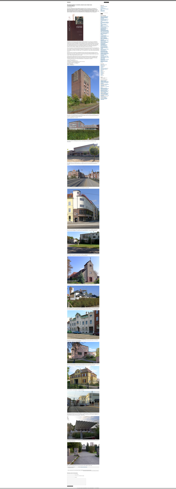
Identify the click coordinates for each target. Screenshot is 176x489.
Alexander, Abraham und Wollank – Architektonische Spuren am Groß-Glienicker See (105, 38)
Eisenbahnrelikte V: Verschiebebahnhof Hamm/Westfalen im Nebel (104, 44)
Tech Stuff (102, 73)
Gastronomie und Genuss (104, 68)
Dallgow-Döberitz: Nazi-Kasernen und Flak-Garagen (104, 45)
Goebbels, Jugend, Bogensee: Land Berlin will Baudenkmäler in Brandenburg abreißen (105, 53)
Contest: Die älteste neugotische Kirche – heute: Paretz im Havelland (105, 34)
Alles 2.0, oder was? (103, 64)
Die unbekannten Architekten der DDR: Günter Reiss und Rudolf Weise (105, 23)
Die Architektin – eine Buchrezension (105, 81)
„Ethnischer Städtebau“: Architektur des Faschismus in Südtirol (104, 25)
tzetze (69, 2)
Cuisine (102, 67)
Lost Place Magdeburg (103, 35)
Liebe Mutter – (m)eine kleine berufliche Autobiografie (105, 85)
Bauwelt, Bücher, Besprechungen (103, 10)
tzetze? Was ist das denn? (104, 6)
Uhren (101, 74)
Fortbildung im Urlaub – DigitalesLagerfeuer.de (104, 81)
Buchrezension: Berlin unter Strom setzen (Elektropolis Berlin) (90, 470)
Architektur (102, 66)
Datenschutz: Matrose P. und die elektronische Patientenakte (105, 42)
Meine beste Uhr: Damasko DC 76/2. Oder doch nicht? (104, 19)
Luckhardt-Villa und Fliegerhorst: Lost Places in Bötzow (105, 36)
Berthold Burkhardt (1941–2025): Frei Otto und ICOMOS (105, 27)
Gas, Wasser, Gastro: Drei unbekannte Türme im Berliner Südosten (104, 48)
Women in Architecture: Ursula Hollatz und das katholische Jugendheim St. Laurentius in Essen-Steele (104, 17)
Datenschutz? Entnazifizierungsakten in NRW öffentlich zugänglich (104, 40)
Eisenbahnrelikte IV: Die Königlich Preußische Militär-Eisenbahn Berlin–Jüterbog (104, 51)
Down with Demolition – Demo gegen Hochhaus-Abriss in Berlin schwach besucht (105, 57)
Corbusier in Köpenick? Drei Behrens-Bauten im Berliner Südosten (104, 61)
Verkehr (102, 75)
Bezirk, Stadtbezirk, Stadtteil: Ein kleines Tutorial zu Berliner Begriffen (105, 89)
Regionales (102, 71)
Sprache (102, 72)
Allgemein (102, 65)
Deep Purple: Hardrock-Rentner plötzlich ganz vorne (105, 49)
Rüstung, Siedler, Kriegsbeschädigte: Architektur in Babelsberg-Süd (105, 59)
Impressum (102, 7)
